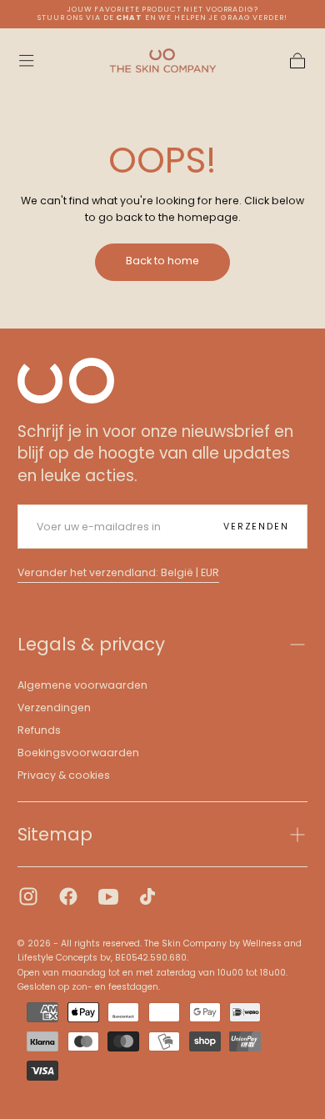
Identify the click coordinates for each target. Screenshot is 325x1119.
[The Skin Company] (66, 381)
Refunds (39, 730)
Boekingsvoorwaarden (78, 752)
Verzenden (255, 526)
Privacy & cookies (64, 775)
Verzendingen (54, 707)
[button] (26, 60)
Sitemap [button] (55, 834)
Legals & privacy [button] (91, 644)
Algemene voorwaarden (83, 685)
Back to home (162, 260)
